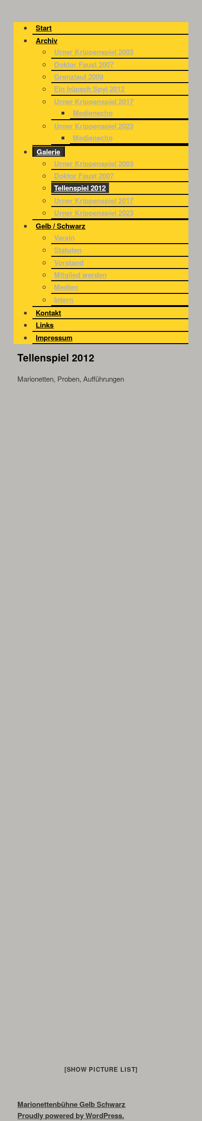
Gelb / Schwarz (60, 226)
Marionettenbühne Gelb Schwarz (71, 1104)
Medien (66, 287)
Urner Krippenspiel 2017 (93, 101)
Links (45, 325)
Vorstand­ (69, 262)
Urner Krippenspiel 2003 (93, 51)
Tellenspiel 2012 (80, 188)
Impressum (54, 337)
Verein (64, 237)
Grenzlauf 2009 (78, 76)
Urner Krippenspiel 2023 (93, 126)
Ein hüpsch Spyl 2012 (89, 89)
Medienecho (93, 112)
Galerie (48, 151)
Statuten (68, 250)
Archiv (46, 40)
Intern (63, 299)
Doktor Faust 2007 (84, 64)
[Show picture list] (101, 1069)
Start (44, 28)
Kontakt (48, 312)
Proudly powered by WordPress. (70, 1115)
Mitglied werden (80, 274)
